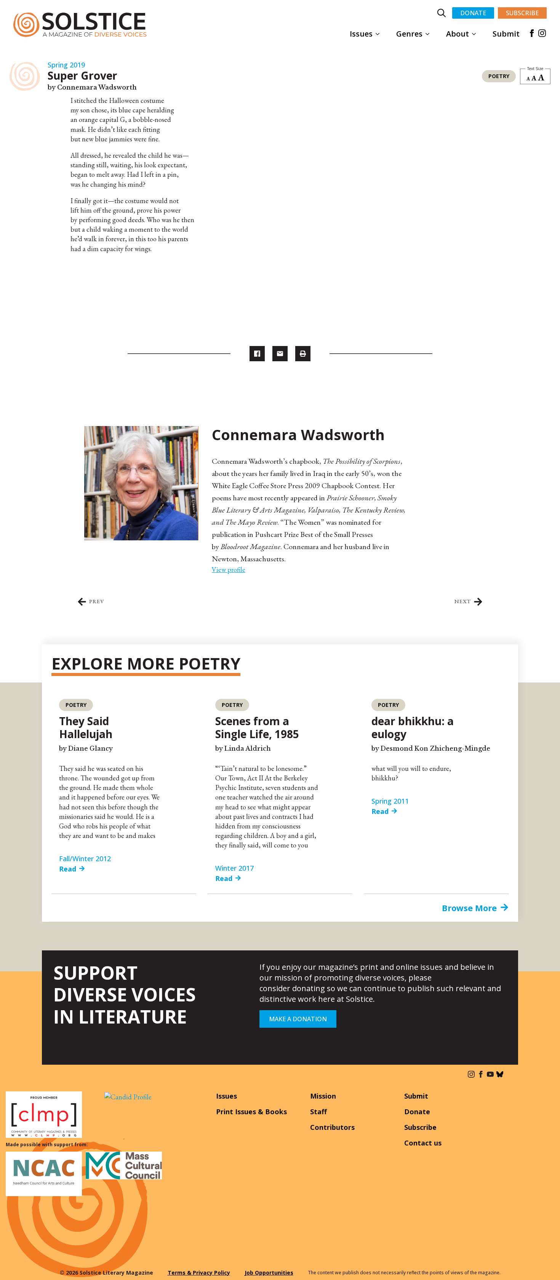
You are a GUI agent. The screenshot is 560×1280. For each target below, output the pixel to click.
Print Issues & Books (251, 1111)
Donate (417, 1111)
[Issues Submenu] (380, 33)
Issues (361, 34)
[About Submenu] (476, 33)
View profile (228, 569)
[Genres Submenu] (429, 33)
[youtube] (490, 1074)
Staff (318, 1111)
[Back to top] (542, 1262)
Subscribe (420, 1127)
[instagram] (542, 33)
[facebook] (531, 33)
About (457, 34)
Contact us (423, 1142)
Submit (506, 34)
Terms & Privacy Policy (199, 1272)
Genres (409, 34)
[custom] (500, 1074)
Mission (323, 1096)
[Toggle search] (441, 13)
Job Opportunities (269, 1272)
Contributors (332, 1127)
